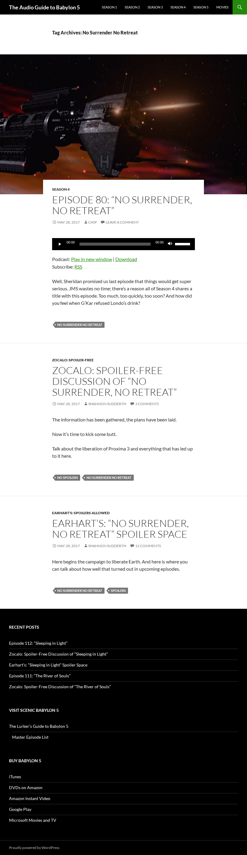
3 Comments (147, 404)
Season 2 (132, 7)
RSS (78, 266)
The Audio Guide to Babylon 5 (44, 7)
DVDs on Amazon (25, 787)
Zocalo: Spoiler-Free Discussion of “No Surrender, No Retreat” (114, 381)
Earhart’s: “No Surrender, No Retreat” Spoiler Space (120, 528)
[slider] (183, 243)
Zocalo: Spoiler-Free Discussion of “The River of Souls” (60, 686)
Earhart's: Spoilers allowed (81, 513)
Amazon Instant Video (29, 798)
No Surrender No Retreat (79, 325)
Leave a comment (122, 222)
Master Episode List (30, 737)
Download (126, 259)
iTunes (15, 776)
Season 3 (155, 7)
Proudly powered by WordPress (34, 847)
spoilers (118, 590)
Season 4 (178, 7)
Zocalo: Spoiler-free (73, 360)
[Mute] (170, 244)
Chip (92, 222)
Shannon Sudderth (107, 404)
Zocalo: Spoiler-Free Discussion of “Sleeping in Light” (58, 654)
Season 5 (200, 7)
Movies (222, 7)
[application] (123, 244)
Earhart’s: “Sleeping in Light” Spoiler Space (48, 664)
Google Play (20, 809)
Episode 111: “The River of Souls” (39, 675)
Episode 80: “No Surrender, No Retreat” (122, 205)
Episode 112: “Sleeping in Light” (38, 643)
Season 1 (109, 7)
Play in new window (91, 259)
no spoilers (67, 477)
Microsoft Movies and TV (32, 820)
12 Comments (148, 546)
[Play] (60, 244)
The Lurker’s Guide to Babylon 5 (38, 726)
